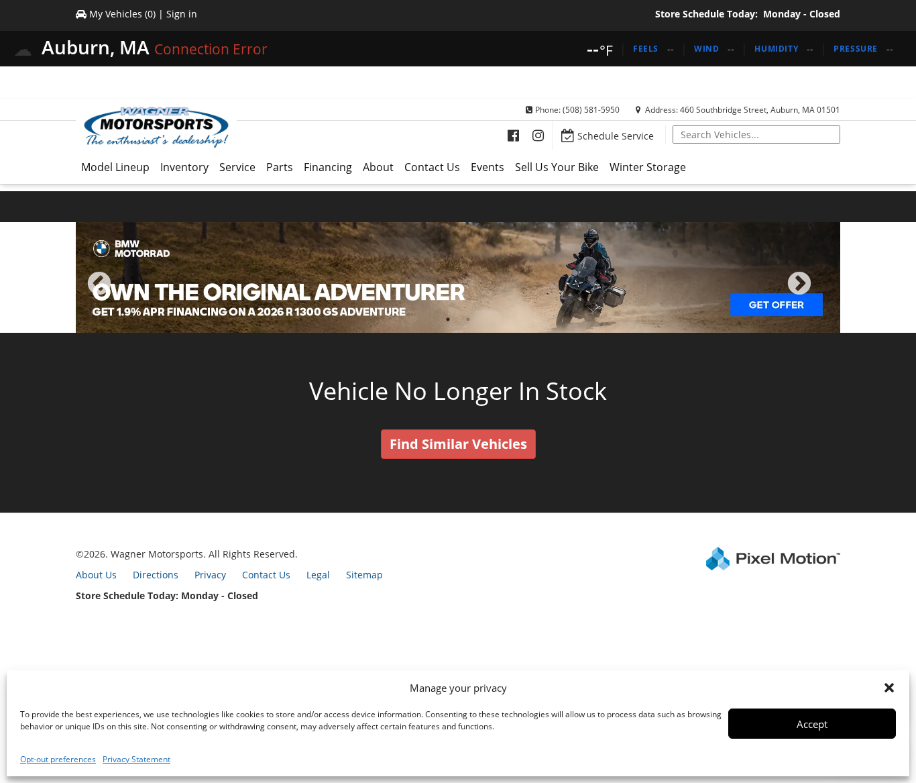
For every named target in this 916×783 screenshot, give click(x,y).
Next (821, 293)
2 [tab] (468, 319)
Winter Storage (648, 167)
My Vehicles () (122, 13)
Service (237, 167)
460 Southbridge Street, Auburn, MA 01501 (760, 109)
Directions (155, 574)
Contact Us (432, 167)
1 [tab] (448, 319)
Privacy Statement (136, 759)
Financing (328, 167)
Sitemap (364, 574)
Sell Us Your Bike (557, 167)
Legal (318, 574)
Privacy (210, 574)
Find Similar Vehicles (458, 444)
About (378, 167)
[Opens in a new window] (513, 135)
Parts (279, 167)
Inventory (184, 167)
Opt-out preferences (58, 759)
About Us (96, 574)
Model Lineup (115, 167)
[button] (889, 687)
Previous (129, 293)
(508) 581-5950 (591, 109)
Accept (812, 724)
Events (487, 167)
